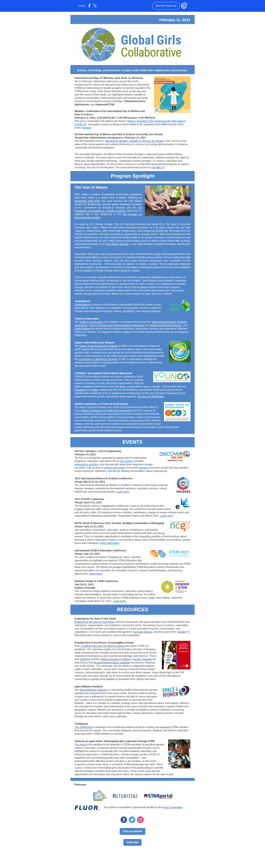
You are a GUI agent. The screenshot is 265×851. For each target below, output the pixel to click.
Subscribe (132, 842)
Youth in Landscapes (91, 322)
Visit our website (132, 831)
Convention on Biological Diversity (98, 359)
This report (81, 744)
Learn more (122, 491)
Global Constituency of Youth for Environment (106, 410)
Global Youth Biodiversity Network (99, 346)
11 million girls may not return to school (102, 646)
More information (109, 543)
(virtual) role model (114, 467)
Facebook (80, 389)
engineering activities (87, 464)
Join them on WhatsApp (150, 396)
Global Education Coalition (115, 659)
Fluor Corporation (173, 807)
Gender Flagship (142, 659)
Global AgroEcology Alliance (166, 325)
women (182, 631)
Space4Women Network (93, 689)
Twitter (94, 389)
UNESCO (85, 659)
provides (143, 467)
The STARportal (83, 727)
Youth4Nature (82, 304)
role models (126, 461)
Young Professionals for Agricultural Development (117, 325)
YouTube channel (142, 631)
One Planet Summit (117, 244)
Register (87, 127)
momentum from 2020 (87, 201)
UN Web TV (157, 167)
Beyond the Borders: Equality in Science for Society (135, 141)
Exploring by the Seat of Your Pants (94, 622)
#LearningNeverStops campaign (112, 662)
